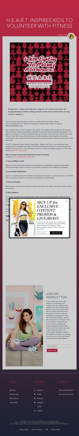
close (66, 201)
